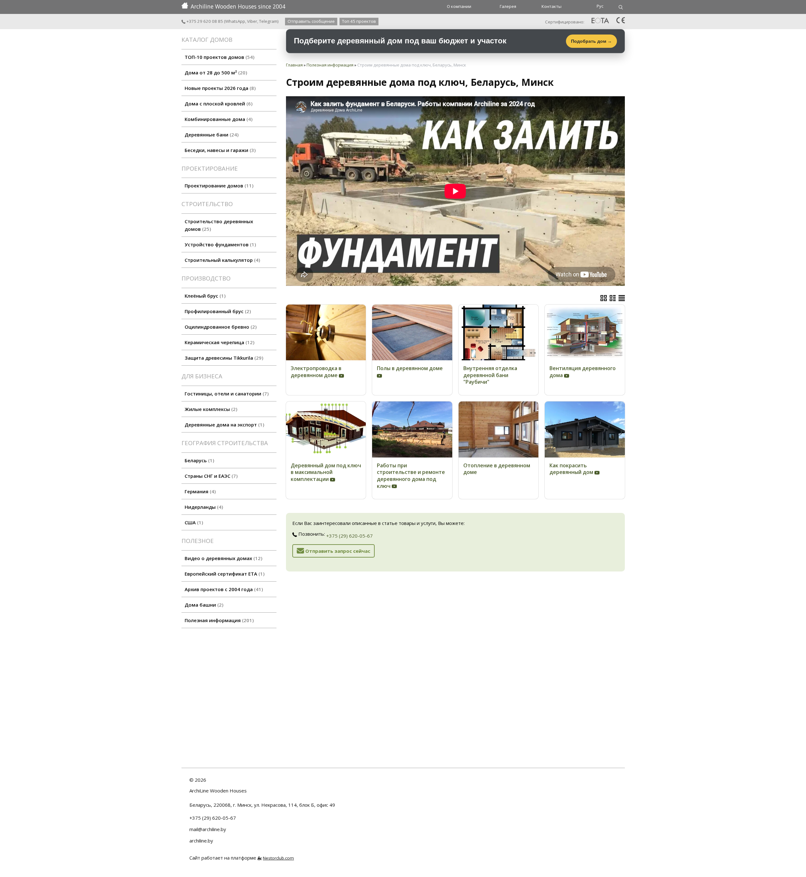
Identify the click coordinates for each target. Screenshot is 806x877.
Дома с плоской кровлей (218, 103)
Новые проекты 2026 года (219, 88)
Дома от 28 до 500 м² (215, 72)
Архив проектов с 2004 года (223, 589)
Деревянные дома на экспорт (224, 424)
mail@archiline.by (207, 829)
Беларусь (199, 460)
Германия (199, 491)
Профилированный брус (217, 311)
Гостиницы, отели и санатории (226, 393)
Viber (252, 21)
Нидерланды (203, 507)
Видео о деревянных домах (223, 558)
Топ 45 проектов (359, 21)
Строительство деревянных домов (219, 225)
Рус (600, 6)
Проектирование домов (218, 185)
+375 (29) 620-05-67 (349, 536)
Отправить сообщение (311, 21)
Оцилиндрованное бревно (220, 327)
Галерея (508, 6)
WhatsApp (235, 21)
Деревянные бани (211, 134)
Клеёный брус (204, 296)
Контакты (552, 6)
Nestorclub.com (278, 858)
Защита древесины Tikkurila (223, 358)
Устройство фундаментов (219, 244)
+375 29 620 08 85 (204, 21)
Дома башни (203, 605)
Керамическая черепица (219, 342)
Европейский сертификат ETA (224, 574)
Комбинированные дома (218, 119)
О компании (459, 6)
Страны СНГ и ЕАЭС (210, 476)
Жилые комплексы (210, 409)
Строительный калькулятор (221, 260)
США (193, 522)
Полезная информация (218, 620)
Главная (294, 65)
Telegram (268, 21)
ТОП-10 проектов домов (219, 57)
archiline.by (201, 840)
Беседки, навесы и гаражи (219, 150)
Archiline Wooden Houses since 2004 (238, 6)
